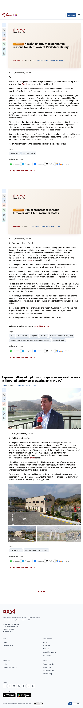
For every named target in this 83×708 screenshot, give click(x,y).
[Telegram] (24, 686)
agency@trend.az (8, 631)
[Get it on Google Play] (24, 695)
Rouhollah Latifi (58, 340)
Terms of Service (48, 664)
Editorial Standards (49, 652)
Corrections (47, 655)
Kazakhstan (15, 153)
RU (78, 703)
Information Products (10, 667)
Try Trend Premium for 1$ (23, 170)
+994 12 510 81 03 (8, 629)
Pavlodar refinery (29, 153)
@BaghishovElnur (41, 326)
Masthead (46, 646)
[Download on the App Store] (9, 695)
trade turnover (22, 336)
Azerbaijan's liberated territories (36, 550)
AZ (74, 703)
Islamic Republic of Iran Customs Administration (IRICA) (30, 340)
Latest (5, 642)
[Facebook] (9, 686)
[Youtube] (19, 686)
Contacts (46, 649)
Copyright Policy (48, 670)
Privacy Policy (48, 667)
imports (43, 336)
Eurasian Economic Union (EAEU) (61, 336)
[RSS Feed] (33, 686)
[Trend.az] (10, 15)
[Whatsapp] (4, 686)
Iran (12, 336)
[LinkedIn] (28, 686)
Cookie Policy (47, 674)
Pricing (5, 664)
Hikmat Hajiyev (16, 550)
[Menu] (79, 15)
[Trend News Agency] (9, 611)
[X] (14, 686)
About (45, 642)
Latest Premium (8, 646)
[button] (4, 25)
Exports (34, 336)
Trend (24, 84)
